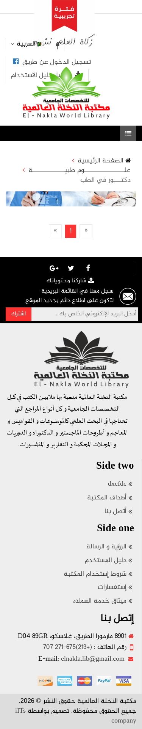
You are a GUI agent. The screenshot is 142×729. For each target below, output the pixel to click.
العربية (26, 44)
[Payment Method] (123, 681)
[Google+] (54, 268)
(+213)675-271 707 (67, 647)
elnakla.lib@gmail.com (93, 659)
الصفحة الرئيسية (100, 161)
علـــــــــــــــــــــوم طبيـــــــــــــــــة (79, 171)
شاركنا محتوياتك (66, 281)
